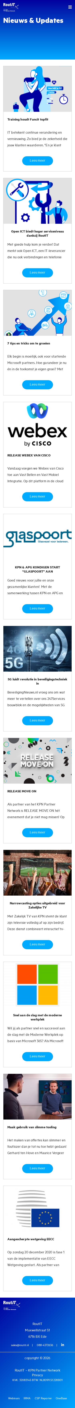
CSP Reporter (43, 1398)
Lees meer (37, 161)
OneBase (61, 1398)
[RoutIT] (18, 7)
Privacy (37, 1375)
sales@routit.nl (20, 1345)
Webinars (14, 1398)
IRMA (27, 1398)
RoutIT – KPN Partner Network (37, 1370)
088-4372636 (45, 1345)
